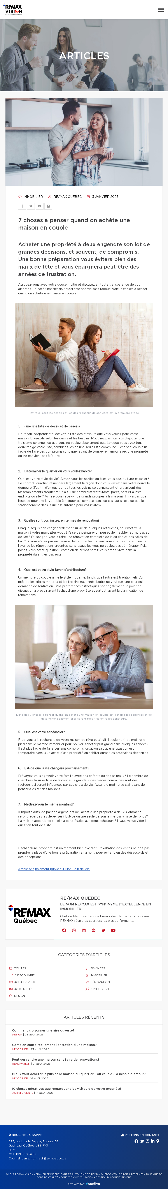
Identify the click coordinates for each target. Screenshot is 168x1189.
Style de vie (100, 989)
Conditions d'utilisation (76, 1177)
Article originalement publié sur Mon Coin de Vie (54, 869)
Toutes (19, 968)
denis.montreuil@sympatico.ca (43, 1158)
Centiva (93, 1183)
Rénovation (100, 982)
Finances (97, 968)
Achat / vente (25, 982)
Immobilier (33, 196)
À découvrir (24, 975)
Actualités (23, 989)
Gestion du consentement (113, 1177)
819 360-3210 (26, 1154)
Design (19, 996)
